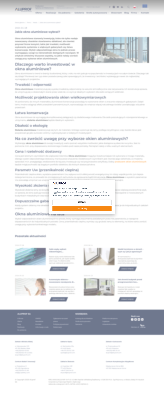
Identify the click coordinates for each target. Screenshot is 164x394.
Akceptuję (82, 209)
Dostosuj (82, 202)
